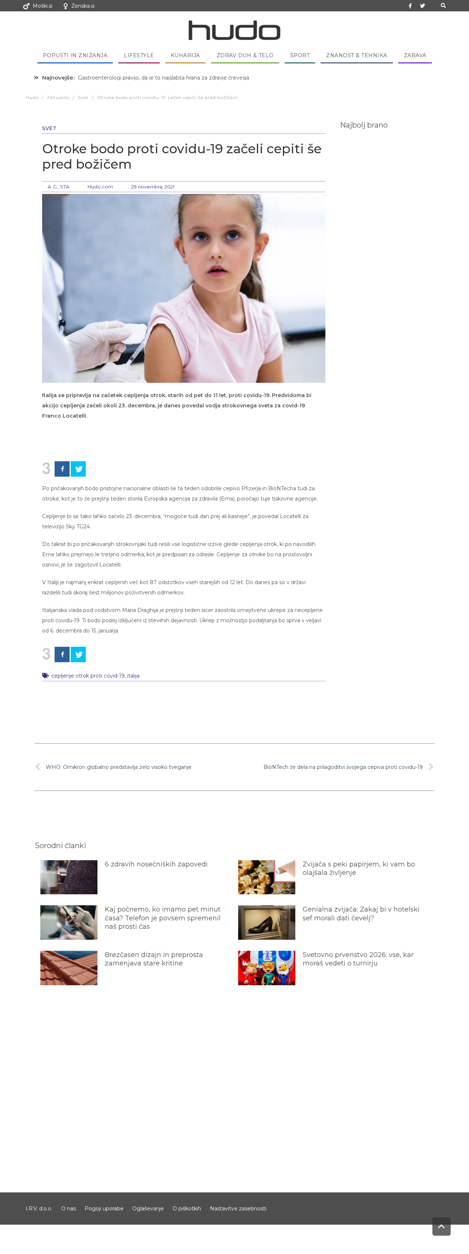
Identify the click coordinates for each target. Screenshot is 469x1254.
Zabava (415, 55)
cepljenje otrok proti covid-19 (88, 675)
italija (133, 675)
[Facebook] (62, 469)
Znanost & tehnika (356, 55)
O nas (68, 1208)
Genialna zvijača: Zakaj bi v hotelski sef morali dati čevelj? (361, 913)
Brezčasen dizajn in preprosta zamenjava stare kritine (154, 959)
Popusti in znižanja (75, 55)
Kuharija (185, 55)
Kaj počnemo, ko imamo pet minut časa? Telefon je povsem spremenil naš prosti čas (163, 918)
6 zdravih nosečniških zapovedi (156, 864)
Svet (49, 128)
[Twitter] (422, 6)
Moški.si (42, 6)
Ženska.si (83, 6)
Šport (300, 55)
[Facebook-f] (410, 6)
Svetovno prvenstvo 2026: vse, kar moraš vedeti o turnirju (358, 959)
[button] (443, 5)
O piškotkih (187, 1208)
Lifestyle (139, 55)
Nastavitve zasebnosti (238, 1208)
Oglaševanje (148, 1208)
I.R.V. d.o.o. (39, 1208)
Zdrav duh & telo (245, 55)
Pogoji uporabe (104, 1208)
